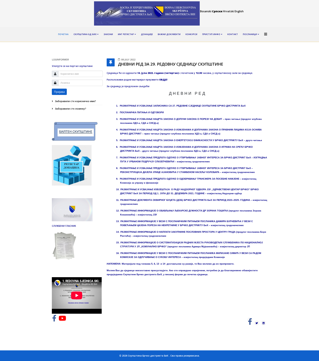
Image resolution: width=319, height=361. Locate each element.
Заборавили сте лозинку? (70, 108)
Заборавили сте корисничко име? (75, 101)
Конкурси (191, 34)
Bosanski (205, 11)
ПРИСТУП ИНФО (211, 34)
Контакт (232, 34)
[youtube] (62, 319)
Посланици (250, 34)
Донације (147, 34)
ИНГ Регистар (126, 34)
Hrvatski (228, 11)
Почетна (63, 34)
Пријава (59, 92)
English (239, 11)
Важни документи (169, 34)
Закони (108, 34)
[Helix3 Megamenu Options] (265, 34)
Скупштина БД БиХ (85, 34)
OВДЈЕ (163, 79)
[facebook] (54, 319)
